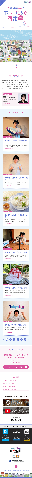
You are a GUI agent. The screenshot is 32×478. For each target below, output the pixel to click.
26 (25, 339)
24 (18, 339)
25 (21, 339)
